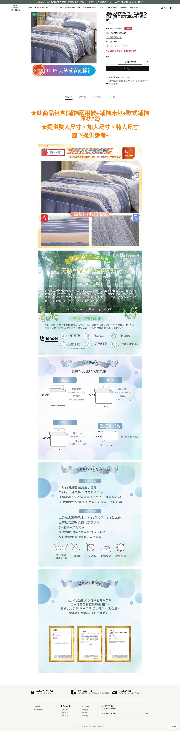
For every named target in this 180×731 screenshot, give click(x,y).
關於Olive (65, 710)
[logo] (15, 8)
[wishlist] (168, 8)
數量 (107, 57)
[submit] (147, 713)
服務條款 (64, 716)
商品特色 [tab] (68, 97)
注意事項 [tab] (111, 97)
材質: (117, 33)
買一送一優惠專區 (89, 8)
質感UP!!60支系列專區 (108, 8)
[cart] (171, 8)
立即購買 (127, 69)
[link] (92, 16)
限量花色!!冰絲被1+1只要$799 (40, 8)
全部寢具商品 (135, 8)
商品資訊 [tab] (83, 97)
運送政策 (85, 713)
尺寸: (111, 42)
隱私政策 (64, 713)
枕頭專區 (123, 8)
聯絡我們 (85, 710)
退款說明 (85, 716)
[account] (165, 8)
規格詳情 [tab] (97, 97)
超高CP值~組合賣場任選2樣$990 (67, 8)
